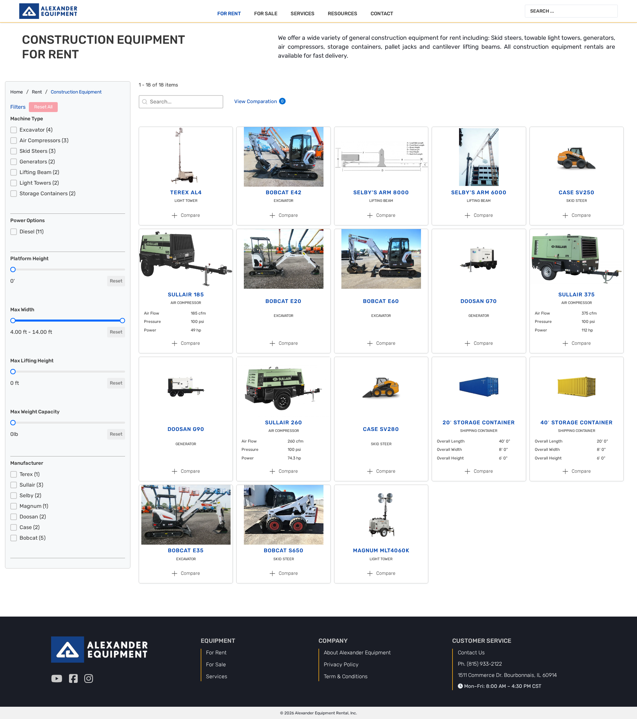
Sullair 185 (186, 294)
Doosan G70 (478, 301)
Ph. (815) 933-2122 (480, 664)
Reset (116, 281)
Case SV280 (381, 429)
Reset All (43, 107)
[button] (67, 130)
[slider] (13, 269)
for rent (216, 652)
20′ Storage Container (479, 422)
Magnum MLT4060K (381, 550)
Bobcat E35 (186, 550)
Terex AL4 (186, 192)
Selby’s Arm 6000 (479, 192)
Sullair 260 (283, 422)
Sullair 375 (576, 294)
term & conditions (346, 676)
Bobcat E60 (381, 301)
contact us (471, 652)
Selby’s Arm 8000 (381, 192)
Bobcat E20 (283, 301)
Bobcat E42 (284, 192)
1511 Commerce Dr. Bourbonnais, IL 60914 (507, 675)
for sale (216, 664)
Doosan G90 (186, 429)
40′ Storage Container (576, 422)
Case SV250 (577, 192)
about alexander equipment (357, 652)
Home (16, 92)
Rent (37, 92)
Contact (382, 14)
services (216, 676)
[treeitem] (67, 130)
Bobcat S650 (284, 550)
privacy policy (341, 664)
